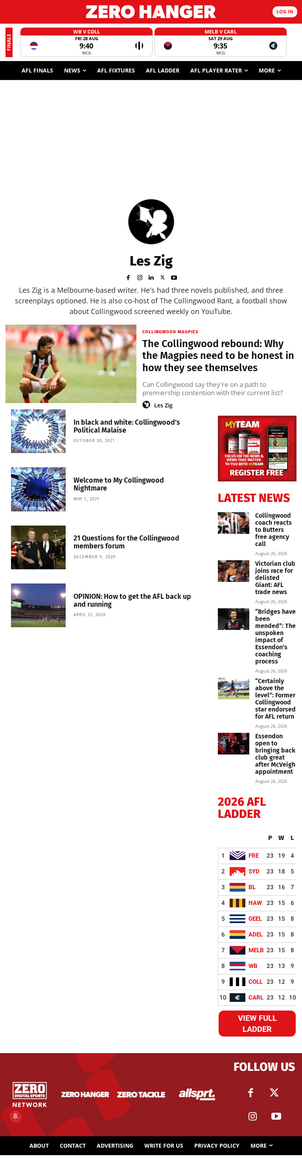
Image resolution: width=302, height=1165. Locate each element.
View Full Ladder (257, 1023)
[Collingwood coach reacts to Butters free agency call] (233, 523)
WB (253, 966)
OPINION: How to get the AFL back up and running (132, 600)
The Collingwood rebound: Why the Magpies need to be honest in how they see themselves (218, 356)
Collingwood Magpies (170, 332)
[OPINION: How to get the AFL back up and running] (38, 605)
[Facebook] (128, 277)
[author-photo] (147, 405)
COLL (256, 981)
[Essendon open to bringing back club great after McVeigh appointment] (233, 743)
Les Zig (163, 405)
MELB (256, 950)
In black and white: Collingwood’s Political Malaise (127, 426)
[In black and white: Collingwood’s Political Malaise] (38, 431)
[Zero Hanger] (151, 11)
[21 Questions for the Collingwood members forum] (38, 547)
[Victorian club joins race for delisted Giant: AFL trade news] (233, 571)
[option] (86, 42)
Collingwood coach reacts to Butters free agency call (273, 530)
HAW (255, 903)
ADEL (256, 934)
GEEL (255, 918)
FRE (254, 855)
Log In (284, 11)
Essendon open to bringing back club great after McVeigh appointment (275, 753)
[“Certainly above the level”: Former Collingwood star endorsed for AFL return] (233, 688)
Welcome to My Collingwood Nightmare (119, 484)
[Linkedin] (151, 277)
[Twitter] (274, 1093)
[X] (163, 277)
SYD (254, 871)
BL (252, 887)
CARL (256, 997)
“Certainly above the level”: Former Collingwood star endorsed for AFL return (275, 698)
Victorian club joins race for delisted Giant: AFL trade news (275, 578)
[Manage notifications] (15, 1116)
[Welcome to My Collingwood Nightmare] (38, 489)
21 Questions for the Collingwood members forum (126, 542)
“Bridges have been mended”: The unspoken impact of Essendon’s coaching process (275, 636)
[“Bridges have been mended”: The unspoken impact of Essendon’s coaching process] (233, 619)
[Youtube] (174, 277)
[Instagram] (140, 277)
